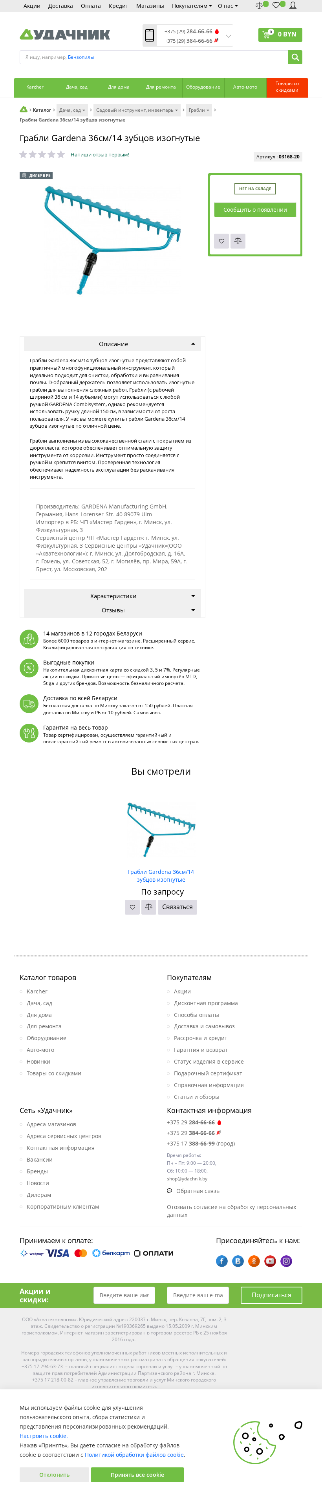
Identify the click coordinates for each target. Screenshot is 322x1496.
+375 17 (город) (201, 1143)
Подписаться (271, 1295)
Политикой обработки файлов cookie (134, 1454)
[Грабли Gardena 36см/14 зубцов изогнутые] (161, 827)
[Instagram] (286, 1261)
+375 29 (191, 1122)
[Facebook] (222, 1261)
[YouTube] (270, 1261)
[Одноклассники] (254, 1261)
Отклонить (54, 1474)
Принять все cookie (137, 1474)
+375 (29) (188, 31)
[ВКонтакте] (238, 1261)
